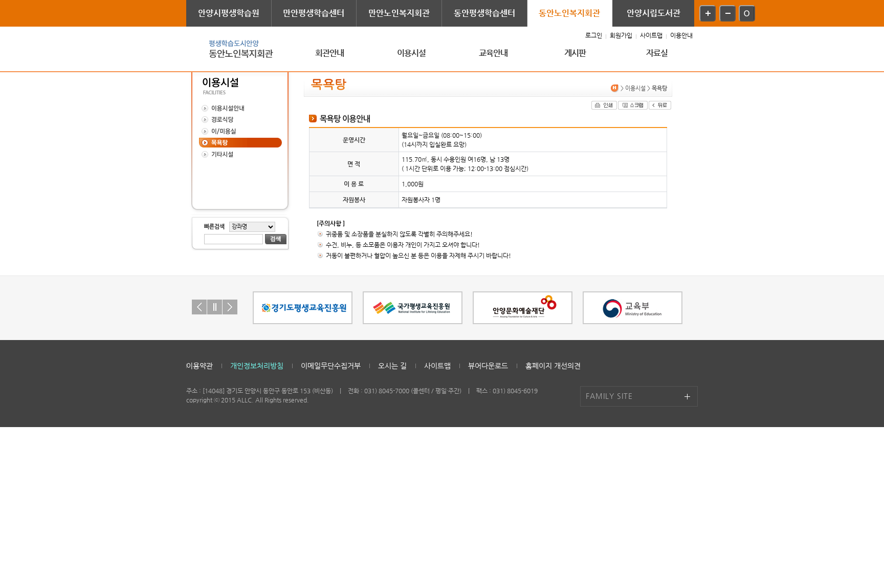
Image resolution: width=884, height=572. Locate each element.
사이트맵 (651, 35)
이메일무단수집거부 (331, 366)
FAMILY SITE (609, 396)
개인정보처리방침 (256, 366)
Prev (199, 307)
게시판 (575, 53)
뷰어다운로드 (488, 366)
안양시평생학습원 (228, 13)
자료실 (657, 53)
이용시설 (411, 53)
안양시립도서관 (653, 13)
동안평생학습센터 (484, 13)
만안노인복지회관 (399, 13)
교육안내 (493, 53)
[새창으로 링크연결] (302, 307)
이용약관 (199, 366)
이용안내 (681, 35)
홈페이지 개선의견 (553, 366)
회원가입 (621, 35)
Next (230, 307)
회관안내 (329, 53)
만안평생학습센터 (313, 13)
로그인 (593, 35)
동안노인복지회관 (569, 13)
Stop (214, 307)
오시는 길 (392, 366)
